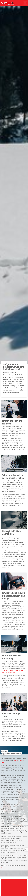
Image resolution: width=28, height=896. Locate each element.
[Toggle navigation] (25, 3)
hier (2, 867)
